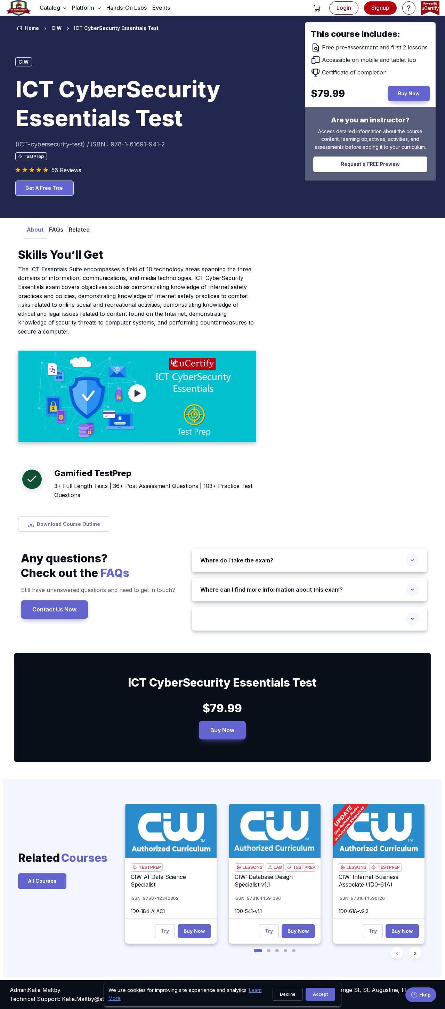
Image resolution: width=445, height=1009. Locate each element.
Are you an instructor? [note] (370, 120)
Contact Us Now (54, 609)
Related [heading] (48, 858)
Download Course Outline (68, 524)
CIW (56, 28)
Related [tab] (79, 229)
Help (425, 995)
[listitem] (110, 28)
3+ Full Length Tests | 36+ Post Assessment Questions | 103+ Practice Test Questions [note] (153, 490)
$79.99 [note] (222, 708)
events (161, 7)
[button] (317, 8)
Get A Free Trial (44, 188)
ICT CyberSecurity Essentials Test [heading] (117, 103)
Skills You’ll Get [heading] (60, 255)
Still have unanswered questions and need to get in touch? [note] (98, 589)
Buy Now (222, 730)
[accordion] (309, 619)
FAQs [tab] (56, 229)
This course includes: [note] (355, 34)
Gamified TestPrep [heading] (92, 473)
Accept (320, 994)
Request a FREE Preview (370, 164)
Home (32, 28)
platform (83, 7)
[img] (171, 831)
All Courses (42, 881)
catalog (50, 7)
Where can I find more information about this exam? (271, 589)
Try (165, 931)
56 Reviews (66, 170)
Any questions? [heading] (75, 566)
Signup (380, 7)
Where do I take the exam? (236, 560)
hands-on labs (126, 7)
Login (344, 7)
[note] (31, 156)
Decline (288, 994)
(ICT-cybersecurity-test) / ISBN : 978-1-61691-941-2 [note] (90, 144)
